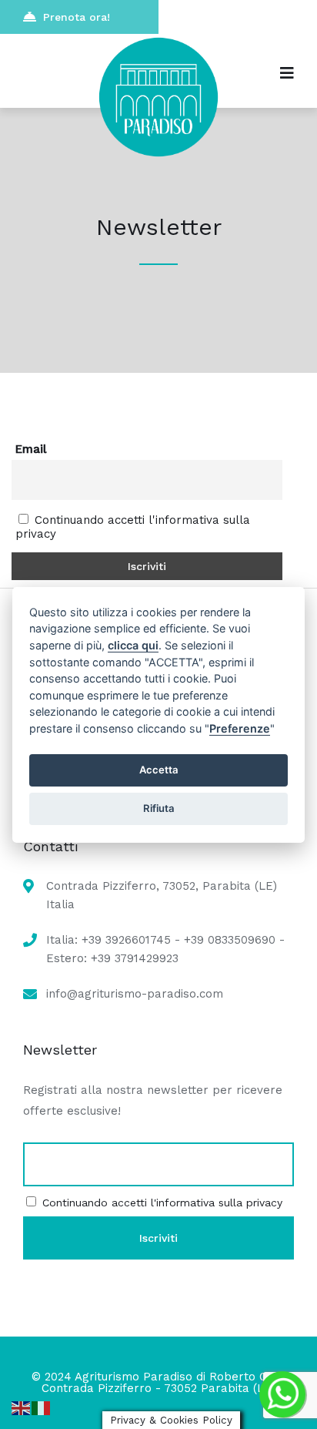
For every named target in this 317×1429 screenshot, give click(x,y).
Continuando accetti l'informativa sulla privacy (162, 1202)
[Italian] (42, 1407)
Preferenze (239, 728)
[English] (22, 1407)
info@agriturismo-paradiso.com (134, 994)
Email (30, 449)
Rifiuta (159, 808)
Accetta (159, 769)
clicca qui (133, 645)
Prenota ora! (76, 17)
